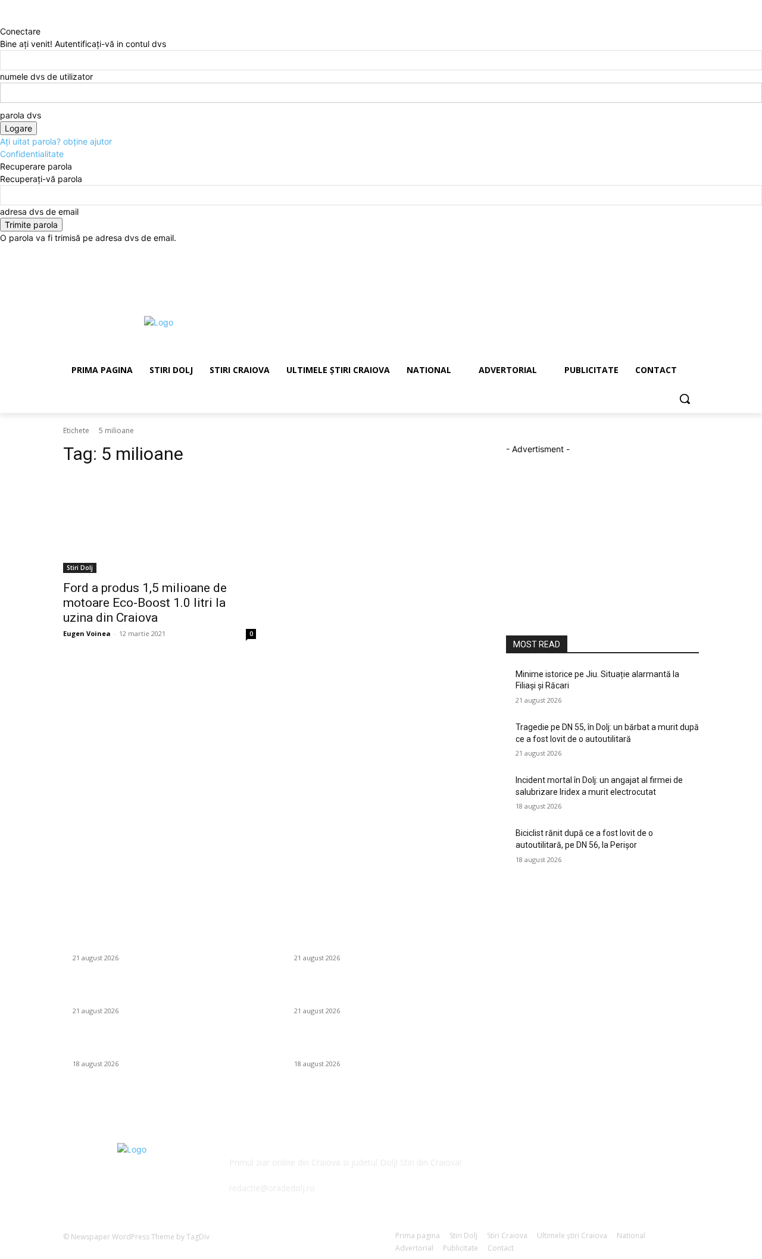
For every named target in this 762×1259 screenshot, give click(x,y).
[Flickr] (576, 1170)
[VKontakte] (635, 1170)
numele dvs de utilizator (46, 76)
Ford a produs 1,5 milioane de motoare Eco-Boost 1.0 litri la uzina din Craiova (145, 603)
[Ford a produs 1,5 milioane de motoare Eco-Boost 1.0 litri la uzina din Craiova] (159, 525)
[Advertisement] (470, 320)
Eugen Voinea (87, 633)
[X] (659, 269)
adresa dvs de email (39, 211)
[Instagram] (642, 269)
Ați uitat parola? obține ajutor (56, 141)
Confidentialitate (32, 154)
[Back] (3, 19)
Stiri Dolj (80, 567)
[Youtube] (692, 269)
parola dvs (20, 115)
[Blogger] (517, 1170)
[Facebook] (626, 269)
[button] (684, 398)
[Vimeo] (675, 269)
